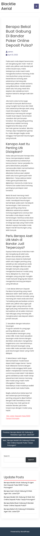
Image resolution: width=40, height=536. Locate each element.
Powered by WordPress (20, 531)
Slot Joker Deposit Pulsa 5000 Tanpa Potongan (18, 417)
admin (10, 52)
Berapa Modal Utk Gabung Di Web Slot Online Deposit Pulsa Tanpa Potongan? (19, 498)
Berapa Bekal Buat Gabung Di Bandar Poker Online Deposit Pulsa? (19, 504)
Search (7, 456)
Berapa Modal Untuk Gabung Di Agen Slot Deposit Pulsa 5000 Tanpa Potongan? (19, 485)
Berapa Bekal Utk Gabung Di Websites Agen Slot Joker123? (19, 510)
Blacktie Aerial (8, 6)
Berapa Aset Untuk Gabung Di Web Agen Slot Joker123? (18, 492)
